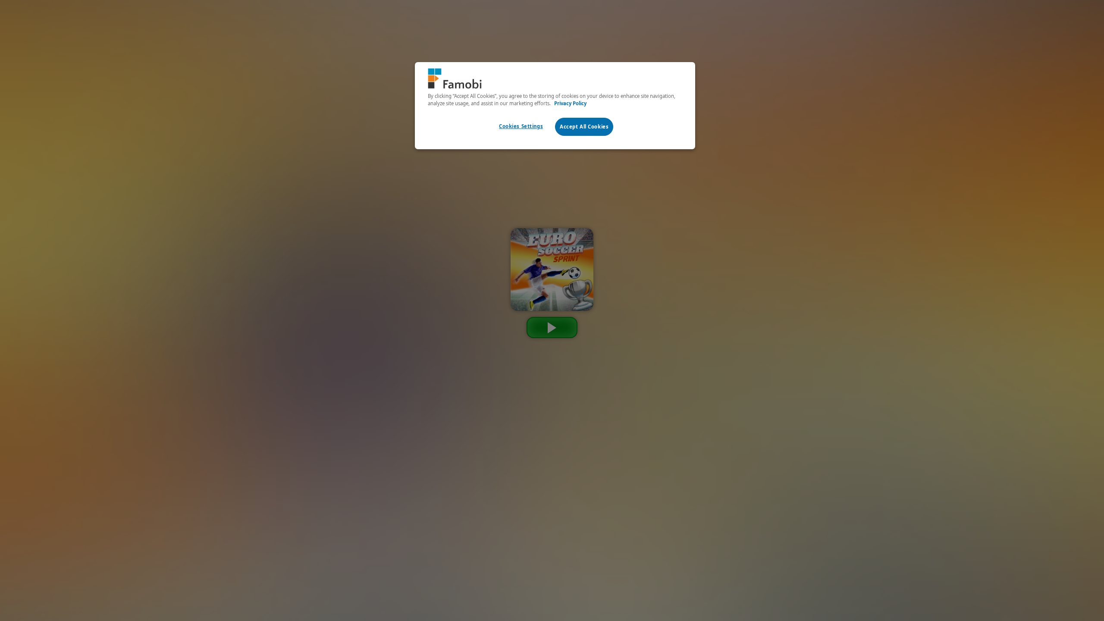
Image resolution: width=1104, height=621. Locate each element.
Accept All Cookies (584, 126)
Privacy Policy (570, 103)
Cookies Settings (521, 126)
